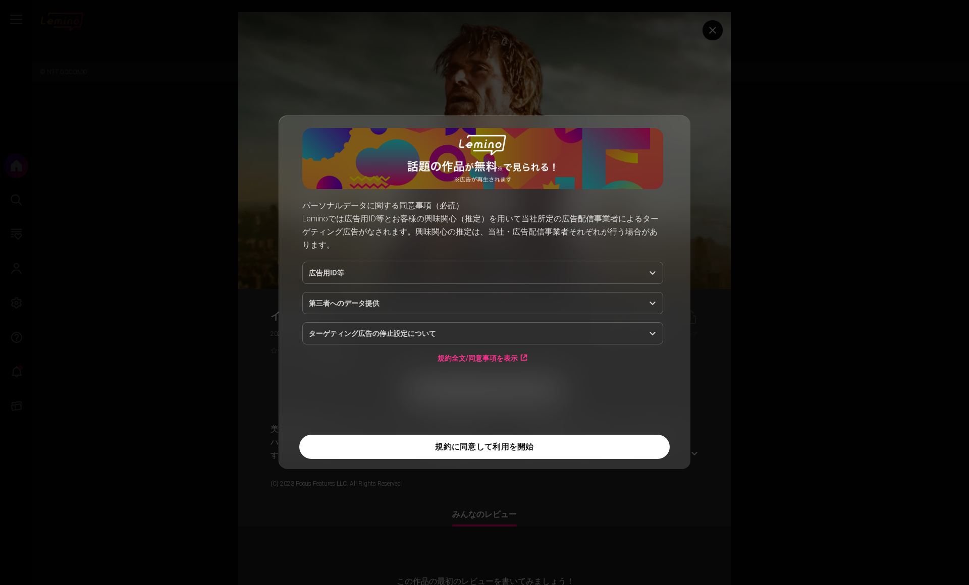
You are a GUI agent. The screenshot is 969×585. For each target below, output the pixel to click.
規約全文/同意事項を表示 (478, 358)
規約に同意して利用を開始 (484, 446)
